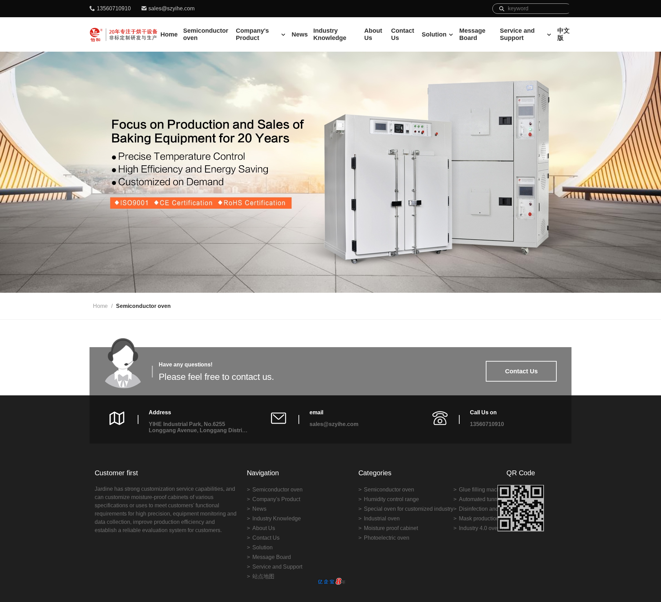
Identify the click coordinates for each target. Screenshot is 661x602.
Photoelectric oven (386, 538)
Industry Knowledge (329, 34)
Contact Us (402, 34)
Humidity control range (391, 499)
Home (169, 34)
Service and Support (517, 34)
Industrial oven (382, 518)
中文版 (563, 34)
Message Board (472, 34)
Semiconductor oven (205, 34)
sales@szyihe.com (171, 8)
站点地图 (263, 576)
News (300, 34)
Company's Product (252, 34)
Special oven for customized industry (408, 509)
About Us (373, 34)
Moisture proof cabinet (391, 528)
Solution (434, 34)
